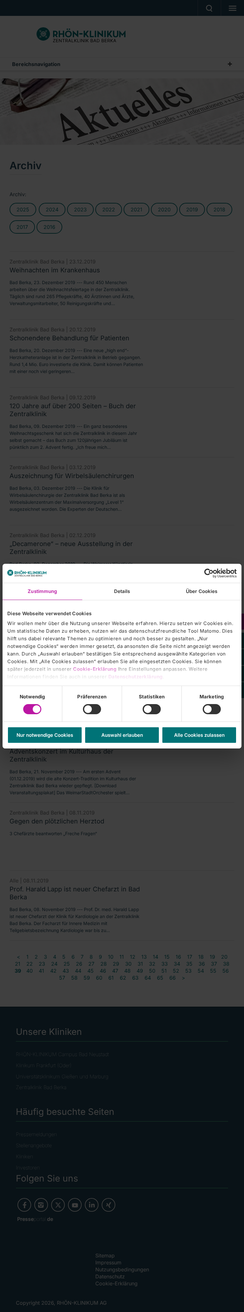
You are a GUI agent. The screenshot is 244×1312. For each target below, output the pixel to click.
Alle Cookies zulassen (199, 735)
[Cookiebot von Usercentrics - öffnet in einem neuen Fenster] (209, 573)
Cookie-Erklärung (94, 669)
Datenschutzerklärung (135, 677)
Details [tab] (122, 591)
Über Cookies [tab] (201, 591)
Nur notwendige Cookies (45, 735)
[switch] (92, 709)
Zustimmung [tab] (42, 591)
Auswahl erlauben (122, 735)
